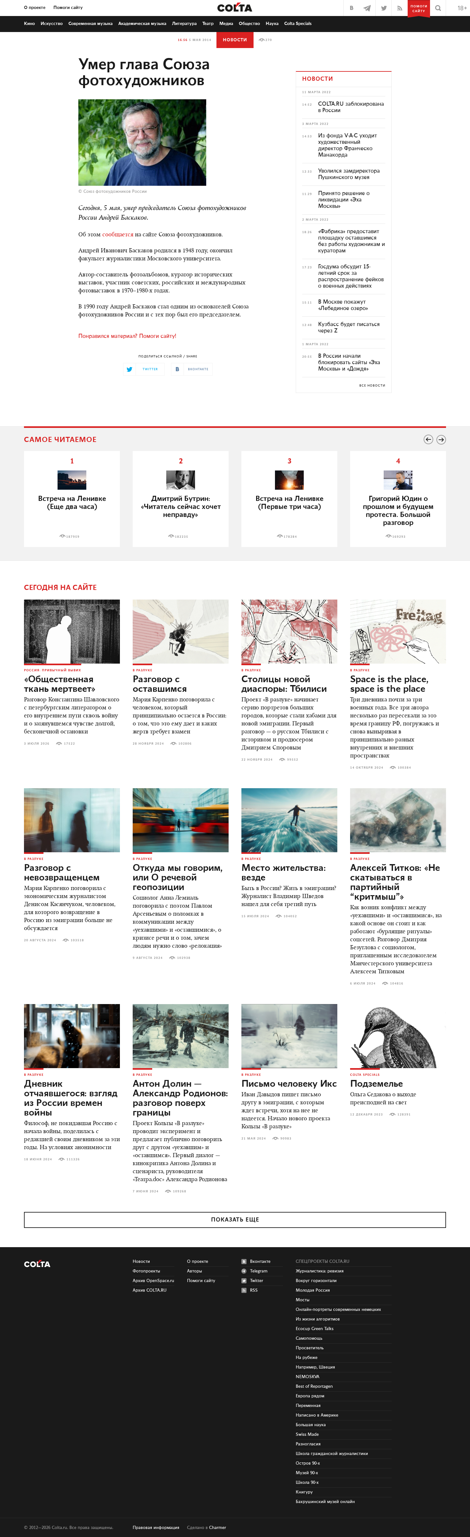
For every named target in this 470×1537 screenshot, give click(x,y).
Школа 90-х (307, 1482)
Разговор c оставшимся (160, 684)
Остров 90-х (308, 1463)
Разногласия (308, 1444)
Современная (90, 23)
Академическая (142, 23)
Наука (272, 23)
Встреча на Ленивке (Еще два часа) (72, 503)
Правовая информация (156, 1527)
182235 (181, 536)
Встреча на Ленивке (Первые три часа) (289, 503)
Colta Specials (298, 23)
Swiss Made (307, 1434)
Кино (29, 23)
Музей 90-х (307, 1473)
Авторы (194, 1271)
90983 (286, 1138)
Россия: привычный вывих (52, 670)
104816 (396, 983)
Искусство (52, 23)
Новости (235, 40)
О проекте (34, 7)
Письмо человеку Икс (289, 1084)
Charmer (217, 1527)
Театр (208, 23)
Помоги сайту (68, 7)
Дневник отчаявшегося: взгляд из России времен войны (70, 1098)
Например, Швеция (315, 1367)
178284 (290, 536)
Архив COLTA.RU (150, 1290)
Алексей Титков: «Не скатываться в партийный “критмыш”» (395, 882)
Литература (184, 23)
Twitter (256, 1281)
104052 (290, 916)
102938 (184, 958)
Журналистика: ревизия (320, 1271)
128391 (404, 1114)
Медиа (226, 23)
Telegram (259, 1271)
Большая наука (311, 1425)
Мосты (302, 1300)
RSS (254, 1290)
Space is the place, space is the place (389, 684)
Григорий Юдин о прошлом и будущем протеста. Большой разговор (398, 511)
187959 (73, 536)
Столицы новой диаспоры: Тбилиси (284, 684)
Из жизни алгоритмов (318, 1319)
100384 (404, 767)
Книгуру (304, 1492)
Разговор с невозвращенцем (62, 873)
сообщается (117, 235)
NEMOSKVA (307, 1377)
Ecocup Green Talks (314, 1329)
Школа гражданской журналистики (332, 1453)
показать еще (235, 1220)
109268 (179, 1191)
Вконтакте (260, 1261)
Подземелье (376, 1084)
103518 (77, 940)
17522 (69, 743)
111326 (73, 1159)
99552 (292, 759)
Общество (249, 23)
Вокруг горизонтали (316, 1281)
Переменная (308, 1405)
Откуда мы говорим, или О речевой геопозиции (178, 877)
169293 (399, 536)
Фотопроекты (146, 1271)
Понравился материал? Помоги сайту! (127, 336)
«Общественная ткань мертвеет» (60, 684)
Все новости (372, 385)
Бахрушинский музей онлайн (325, 1502)
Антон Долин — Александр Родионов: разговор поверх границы (180, 1098)
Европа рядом (310, 1396)
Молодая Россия (313, 1290)
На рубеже (306, 1357)
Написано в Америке (317, 1415)
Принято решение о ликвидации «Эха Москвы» (344, 200)
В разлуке (142, 670)
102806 (185, 743)
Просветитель (310, 1348)
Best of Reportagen (314, 1386)
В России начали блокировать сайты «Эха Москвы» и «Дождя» (349, 362)
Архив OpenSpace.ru (153, 1281)
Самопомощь (309, 1338)
